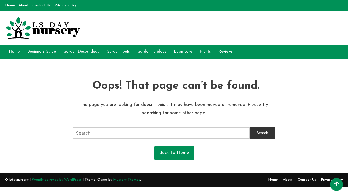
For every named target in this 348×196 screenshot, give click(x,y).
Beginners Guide (41, 52)
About (24, 5)
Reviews (225, 52)
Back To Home (174, 153)
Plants (205, 52)
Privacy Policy (66, 5)
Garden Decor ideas (81, 52)
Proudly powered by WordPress (57, 180)
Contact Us (41, 5)
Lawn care (183, 52)
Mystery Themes (126, 180)
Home (10, 5)
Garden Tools (118, 52)
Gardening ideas (151, 52)
